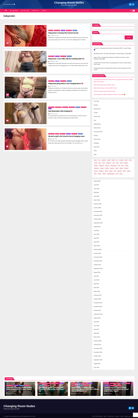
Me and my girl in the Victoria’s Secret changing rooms (66, 136)
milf (119, 165)
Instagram (108, 162)
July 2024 (96, 276)
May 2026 (96, 192)
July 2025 (96, 230)
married (107, 165)
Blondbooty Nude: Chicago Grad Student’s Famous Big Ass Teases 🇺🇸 (112, 53)
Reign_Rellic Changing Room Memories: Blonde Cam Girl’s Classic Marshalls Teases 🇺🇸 (85, 389)
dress (130, 160)
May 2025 (96, 238)
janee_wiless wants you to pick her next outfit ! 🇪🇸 (112, 94)
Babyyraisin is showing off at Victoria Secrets (63, 33)
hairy (103, 162)
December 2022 (98, 348)
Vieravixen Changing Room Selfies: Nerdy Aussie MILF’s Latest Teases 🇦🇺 (19, 389)
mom (122, 165)
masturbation (113, 165)
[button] (130, 10)
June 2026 (96, 188)
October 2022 (97, 356)
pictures (107, 168)
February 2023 (97, 340)
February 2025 (97, 249)
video (121, 173)
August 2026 (97, 181)
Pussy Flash (68, 30)
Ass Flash (51, 30)
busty (126, 160)
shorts (106, 171)
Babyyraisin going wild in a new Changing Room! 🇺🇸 (65, 83)
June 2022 (96, 367)
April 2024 (96, 287)
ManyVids (101, 165)
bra (117, 160)
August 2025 (97, 226)
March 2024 (97, 291)
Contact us (35, 10)
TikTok (99, 173)
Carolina (96, 79)
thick (95, 173)
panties (102, 168)
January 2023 (97, 344)
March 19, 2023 (54, 113)
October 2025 (97, 219)
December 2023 (98, 302)
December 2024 (98, 257)
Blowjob (96, 105)
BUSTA (96, 84)
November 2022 (98, 352)
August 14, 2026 (11, 393)
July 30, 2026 (109, 393)
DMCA (105, 416)
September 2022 (98, 359)
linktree (96, 165)
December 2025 (98, 211)
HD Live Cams (25, 10)
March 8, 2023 (53, 139)
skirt (115, 171)
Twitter (104, 173)
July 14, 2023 (53, 86)
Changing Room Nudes (69, 2)
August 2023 (97, 318)
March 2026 (97, 200)
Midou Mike (97, 88)
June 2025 (96, 234)
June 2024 (96, 280)
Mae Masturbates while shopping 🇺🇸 (60, 111)
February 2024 (97, 295)
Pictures (63, 30)
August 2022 (97, 363)
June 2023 (96, 325)
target (124, 171)
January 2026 (97, 207)
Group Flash (97, 116)
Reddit (121, 168)
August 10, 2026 (44, 393)
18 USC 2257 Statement (97, 416)
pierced (112, 168)
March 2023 (97, 337)
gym (100, 162)
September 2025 (98, 222)
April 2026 (96, 196)
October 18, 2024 (54, 35)
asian (95, 160)
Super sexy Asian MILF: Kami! (107, 84)
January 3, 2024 (54, 61)
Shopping (75, 30)
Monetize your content (129, 416)
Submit (44, 10)
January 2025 (97, 253)
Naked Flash (65, 107)
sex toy (95, 171)
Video (50, 108)
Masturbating (58, 107)
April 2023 (96, 333)
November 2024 (98, 261)
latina (121, 162)
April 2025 (96, 242)
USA (117, 173)
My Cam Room (14, 10)
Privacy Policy (111, 416)
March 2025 (97, 245)
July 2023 (96, 321)
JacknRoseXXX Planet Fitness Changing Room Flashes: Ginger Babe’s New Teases (116, 389)
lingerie (126, 162)
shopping (101, 171)
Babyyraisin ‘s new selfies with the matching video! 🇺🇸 (66, 59)
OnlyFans (96, 168)
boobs (113, 160)
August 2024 (97, 272)
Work (95, 154)
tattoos (128, 171)
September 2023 (98, 314)
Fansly (95, 162)
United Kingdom (110, 173)
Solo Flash (83, 107)
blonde (108, 160)
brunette (121, 160)
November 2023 (98, 306)
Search (95, 32)
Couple (57, 133)
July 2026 (96, 184)
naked (126, 165)
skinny (110, 171)
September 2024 (98, 268)
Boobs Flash (57, 30)
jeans (117, 162)
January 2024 (97, 299)
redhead (126, 168)
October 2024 (97, 264)
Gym (95, 120)
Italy (113, 162)
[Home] (6, 10)
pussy (117, 168)
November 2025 (98, 215)
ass (99, 160)
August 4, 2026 (77, 393)
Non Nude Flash (98, 131)
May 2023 (96, 329)
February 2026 (97, 203)
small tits (119, 171)
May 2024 (96, 283)
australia (103, 160)
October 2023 (97, 310)
